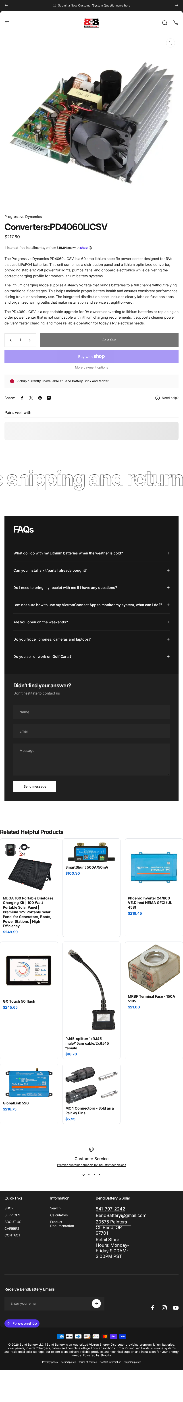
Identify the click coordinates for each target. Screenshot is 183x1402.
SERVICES (12, 1215)
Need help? (170, 398)
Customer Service (91, 1158)
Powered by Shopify (97, 1355)
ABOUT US (12, 1222)
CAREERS (11, 1229)
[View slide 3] (94, 1174)
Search (55, 1208)
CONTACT (12, 1235)
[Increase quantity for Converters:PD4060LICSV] (31, 340)
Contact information (110, 1362)
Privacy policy (50, 1362)
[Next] (177, 5)
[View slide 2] (89, 1174)
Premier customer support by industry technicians (91, 1165)
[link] (113, 1248)
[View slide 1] (83, 1174)
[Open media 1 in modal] (170, 42)
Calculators (59, 1215)
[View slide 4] (99, 1174)
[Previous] (6, 5)
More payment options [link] (91, 367)
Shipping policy (132, 1362)
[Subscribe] (96, 1303)
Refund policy (68, 1362)
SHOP (8, 1208)
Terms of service (88, 1362)
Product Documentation (62, 1224)
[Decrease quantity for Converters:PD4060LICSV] (10, 340)
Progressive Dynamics (23, 216)
